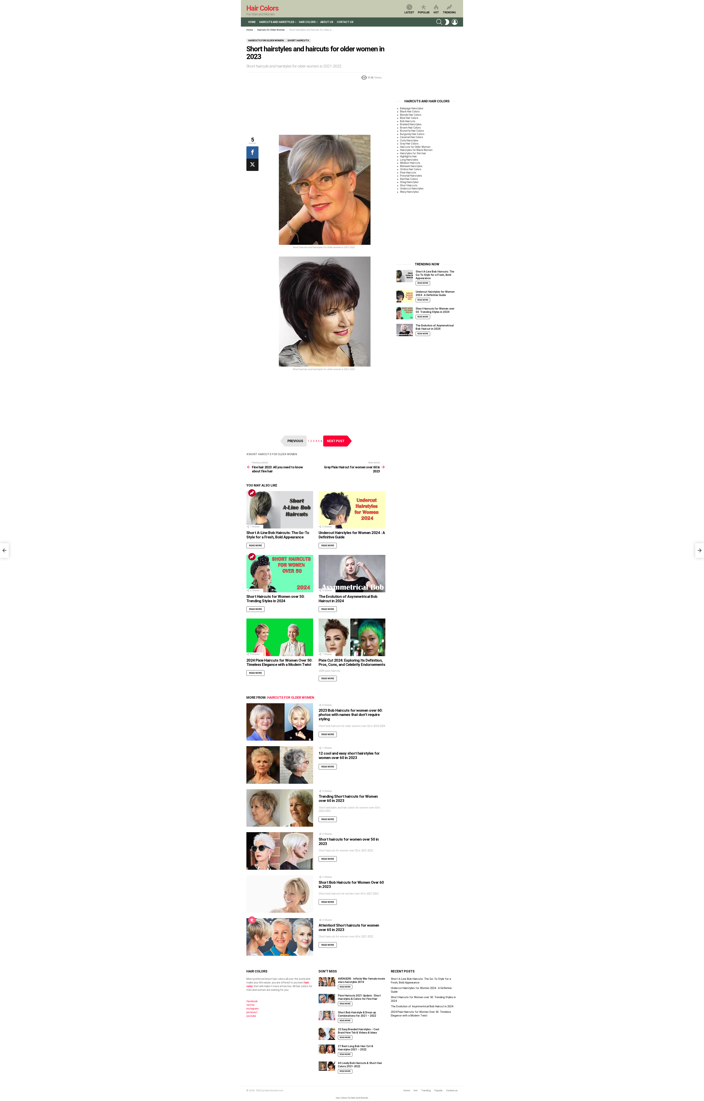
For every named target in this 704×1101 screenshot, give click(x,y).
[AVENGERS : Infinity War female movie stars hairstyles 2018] (327, 981)
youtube (251, 1015)
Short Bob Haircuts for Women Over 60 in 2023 (351, 884)
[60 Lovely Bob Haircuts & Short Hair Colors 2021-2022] (327, 1066)
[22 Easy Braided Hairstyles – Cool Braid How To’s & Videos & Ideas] (327, 1034)
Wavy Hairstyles (409, 191)
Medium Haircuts (410, 162)
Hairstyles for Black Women (416, 150)
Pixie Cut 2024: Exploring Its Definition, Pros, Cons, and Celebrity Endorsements (352, 662)
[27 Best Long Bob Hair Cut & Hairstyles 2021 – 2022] (327, 1049)
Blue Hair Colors (409, 117)
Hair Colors (262, 8)
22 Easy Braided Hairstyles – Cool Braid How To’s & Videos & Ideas (358, 1031)
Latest (409, 12)
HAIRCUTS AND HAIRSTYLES (276, 22)
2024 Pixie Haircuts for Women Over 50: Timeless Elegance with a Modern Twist (279, 662)
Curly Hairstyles (409, 140)
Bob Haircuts (407, 121)
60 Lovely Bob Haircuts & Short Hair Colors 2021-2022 (360, 1064)
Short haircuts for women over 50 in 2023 (349, 841)
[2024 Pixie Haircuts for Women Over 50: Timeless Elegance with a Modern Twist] (279, 637)
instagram (252, 1008)
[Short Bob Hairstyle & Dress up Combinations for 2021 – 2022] (327, 1015)
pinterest (251, 1012)
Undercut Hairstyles (411, 188)
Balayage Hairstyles (411, 108)
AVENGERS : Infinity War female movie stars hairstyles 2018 (361, 980)
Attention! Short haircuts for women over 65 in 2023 (349, 927)
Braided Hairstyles (410, 124)
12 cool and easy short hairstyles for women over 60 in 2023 (349, 755)
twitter (250, 1004)
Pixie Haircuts (408, 172)
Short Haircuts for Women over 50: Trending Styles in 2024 (275, 598)
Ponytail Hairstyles (411, 175)
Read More (255, 545)
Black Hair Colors (410, 111)
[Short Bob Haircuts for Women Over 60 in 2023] (279, 894)
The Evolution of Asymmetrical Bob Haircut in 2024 (348, 598)
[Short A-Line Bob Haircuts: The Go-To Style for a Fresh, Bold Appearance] (279, 510)
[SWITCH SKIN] (447, 22)
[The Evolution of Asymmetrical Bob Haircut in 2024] (352, 573)
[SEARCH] (439, 22)
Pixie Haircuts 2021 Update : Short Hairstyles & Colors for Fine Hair (359, 997)
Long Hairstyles (409, 159)
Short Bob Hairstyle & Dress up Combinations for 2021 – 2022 (357, 1014)
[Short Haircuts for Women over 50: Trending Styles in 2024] (279, 573)
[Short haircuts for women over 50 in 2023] (279, 851)
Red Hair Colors (409, 179)
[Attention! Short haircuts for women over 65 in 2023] (279, 937)
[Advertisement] (315, 109)
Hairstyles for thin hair (413, 153)
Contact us (452, 1090)
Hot (436, 12)
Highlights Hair (408, 156)
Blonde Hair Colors (410, 114)
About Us (326, 22)
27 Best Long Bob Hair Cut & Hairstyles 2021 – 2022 (355, 1048)
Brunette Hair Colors (412, 130)
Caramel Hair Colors (411, 137)
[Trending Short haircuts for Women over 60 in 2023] (279, 808)
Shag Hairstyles (409, 182)
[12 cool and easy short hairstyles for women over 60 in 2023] (279, 765)
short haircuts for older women (272, 454)
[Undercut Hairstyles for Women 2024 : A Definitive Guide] (352, 510)
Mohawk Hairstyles (411, 166)
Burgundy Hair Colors (412, 134)
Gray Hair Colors (409, 143)
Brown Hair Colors (410, 127)
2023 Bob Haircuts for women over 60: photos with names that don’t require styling (350, 714)
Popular (424, 12)
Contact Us (345, 22)
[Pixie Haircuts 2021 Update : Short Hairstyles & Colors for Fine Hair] (327, 998)
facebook (252, 1001)
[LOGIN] (455, 22)
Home (252, 22)
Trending (449, 12)
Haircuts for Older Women (290, 697)
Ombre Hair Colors (410, 169)
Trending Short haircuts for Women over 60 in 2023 (348, 798)
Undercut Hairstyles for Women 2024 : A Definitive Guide (352, 535)
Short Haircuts (408, 185)
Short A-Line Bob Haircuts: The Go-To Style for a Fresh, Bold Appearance (277, 535)
